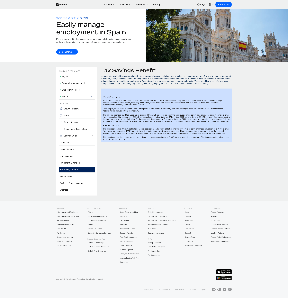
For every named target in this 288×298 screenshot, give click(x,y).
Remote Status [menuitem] (190, 237)
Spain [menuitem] (84, 18)
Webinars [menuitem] (123, 225)
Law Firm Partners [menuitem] (217, 233)
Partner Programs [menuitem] (217, 212)
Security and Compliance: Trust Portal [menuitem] (162, 220)
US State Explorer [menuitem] (126, 250)
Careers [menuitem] (188, 216)
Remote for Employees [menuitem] (156, 247)
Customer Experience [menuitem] (156, 233)
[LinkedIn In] (219, 289)
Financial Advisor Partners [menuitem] (220, 229)
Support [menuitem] (188, 233)
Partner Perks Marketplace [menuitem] (221, 237)
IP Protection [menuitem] (153, 229)
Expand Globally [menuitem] (63, 220)
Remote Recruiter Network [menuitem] (221, 241)
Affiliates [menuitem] (214, 216)
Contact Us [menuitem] (189, 241)
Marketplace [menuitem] (189, 229)
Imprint (203, 289)
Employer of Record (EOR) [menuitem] (98, 216)
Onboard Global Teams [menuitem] (65, 225)
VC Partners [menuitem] (215, 220)
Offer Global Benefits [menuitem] (65, 237)
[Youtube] (214, 289)
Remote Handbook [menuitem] (127, 241)
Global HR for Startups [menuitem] (96, 243)
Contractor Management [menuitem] (97, 220)
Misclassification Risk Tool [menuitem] (129, 258)
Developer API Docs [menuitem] (127, 229)
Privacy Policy (149, 289)
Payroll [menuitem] (90, 225)
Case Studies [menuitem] (124, 220)
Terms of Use (179, 289)
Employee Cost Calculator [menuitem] (129, 254)
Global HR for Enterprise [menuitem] (97, 251)
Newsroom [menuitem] (189, 220)
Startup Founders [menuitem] (154, 243)
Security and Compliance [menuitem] (157, 216)
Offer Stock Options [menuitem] (64, 241)
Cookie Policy (164, 289)
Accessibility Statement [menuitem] (193, 245)
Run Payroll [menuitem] (61, 233)
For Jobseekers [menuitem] (154, 255)
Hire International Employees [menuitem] (67, 212)
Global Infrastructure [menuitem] (155, 212)
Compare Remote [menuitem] (126, 233)
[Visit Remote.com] (61, 4)
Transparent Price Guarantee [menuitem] (159, 225)
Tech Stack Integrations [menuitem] (128, 237)
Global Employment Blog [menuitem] (129, 212)
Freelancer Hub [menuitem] (154, 251)
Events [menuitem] (187, 225)
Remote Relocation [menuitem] (95, 229)
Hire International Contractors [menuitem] (68, 216)
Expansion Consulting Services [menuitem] (99, 233)
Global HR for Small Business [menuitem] (98, 247)
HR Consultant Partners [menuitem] (219, 225)
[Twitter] (224, 289)
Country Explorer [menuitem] (68, 18)
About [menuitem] (187, 212)
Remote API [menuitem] (61, 229)
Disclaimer (192, 289)
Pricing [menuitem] (90, 212)
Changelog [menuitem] (124, 262)
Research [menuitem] (123, 216)
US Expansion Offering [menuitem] (65, 245)
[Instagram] (230, 289)
